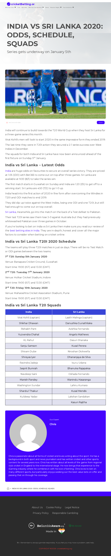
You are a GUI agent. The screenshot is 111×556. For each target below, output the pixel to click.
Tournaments (67, 7)
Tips (18, 7)
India (8, 171)
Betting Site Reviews (35, 7)
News (47, 7)
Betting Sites (9, 7)
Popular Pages (54, 7)
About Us (37, 507)
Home (8, 488)
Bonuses (24, 7)
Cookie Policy (53, 507)
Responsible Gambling (65, 513)
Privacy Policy (41, 513)
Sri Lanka (10, 212)
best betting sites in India (24, 230)
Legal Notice (72, 507)
